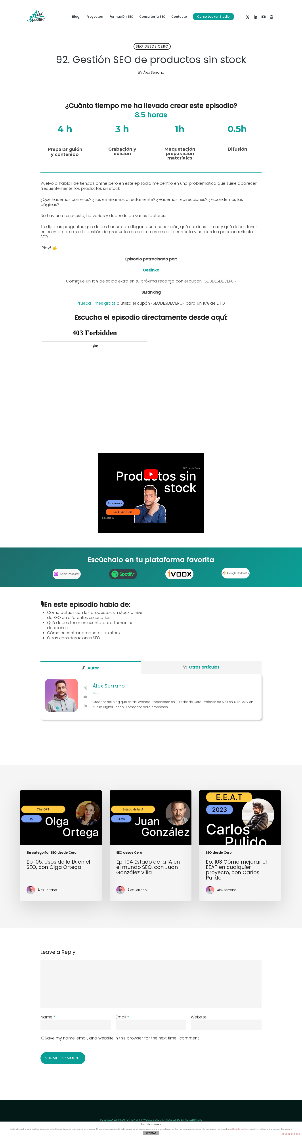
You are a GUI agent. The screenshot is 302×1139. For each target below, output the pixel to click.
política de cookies (238, 1129)
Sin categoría (37, 853)
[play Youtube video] (151, 474)
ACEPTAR (151, 1133)
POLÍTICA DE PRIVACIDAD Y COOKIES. (144, 1120)
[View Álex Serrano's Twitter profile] (85, 688)
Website (198, 1017)
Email (122, 1017)
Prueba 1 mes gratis (96, 303)
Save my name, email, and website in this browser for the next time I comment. (122, 1038)
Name (47, 1017)
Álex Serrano (153, 72)
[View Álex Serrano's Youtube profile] (85, 697)
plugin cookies (291, 1133)
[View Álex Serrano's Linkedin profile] (85, 706)
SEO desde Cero (152, 46)
